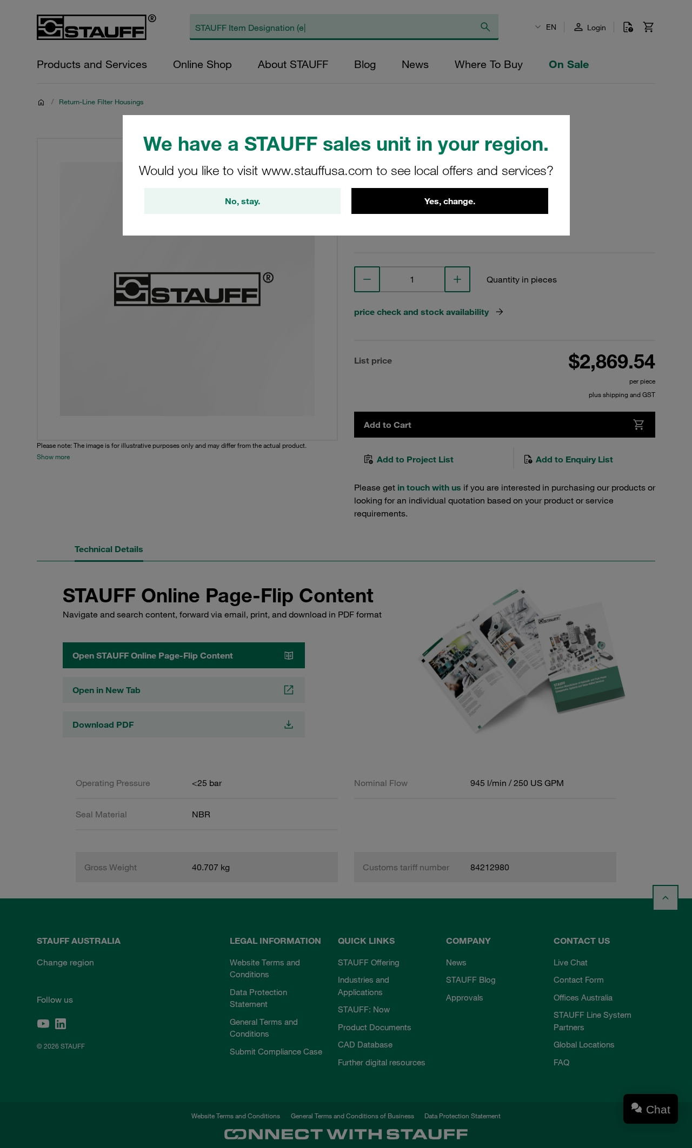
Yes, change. (449, 201)
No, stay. (242, 201)
